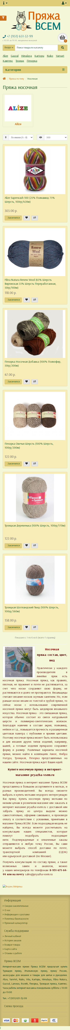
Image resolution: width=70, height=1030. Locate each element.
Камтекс (8, 60)
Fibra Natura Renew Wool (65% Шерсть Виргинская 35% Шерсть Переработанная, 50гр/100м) (30, 283)
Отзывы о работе (13, 953)
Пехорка (32, 60)
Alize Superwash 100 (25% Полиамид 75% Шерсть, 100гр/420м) (30, 199)
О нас (7, 910)
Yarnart (60, 55)
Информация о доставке (16, 914)
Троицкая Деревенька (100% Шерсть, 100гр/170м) (35, 525)
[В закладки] (26, 217)
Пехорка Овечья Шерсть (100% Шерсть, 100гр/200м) (29, 445)
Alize (5, 55)
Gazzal (14, 55)
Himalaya (26, 55)
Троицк (20, 60)
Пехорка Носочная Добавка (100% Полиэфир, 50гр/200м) (33, 363)
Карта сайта (10, 948)
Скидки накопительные (16, 905)
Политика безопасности (16, 918)
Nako (50, 55)
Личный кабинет (12, 936)
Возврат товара (12, 944)
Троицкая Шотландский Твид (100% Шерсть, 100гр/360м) (32, 609)
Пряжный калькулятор (15, 922)
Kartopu (39, 55)
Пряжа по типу (16, 78)
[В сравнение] (34, 217)
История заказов (12, 940)
